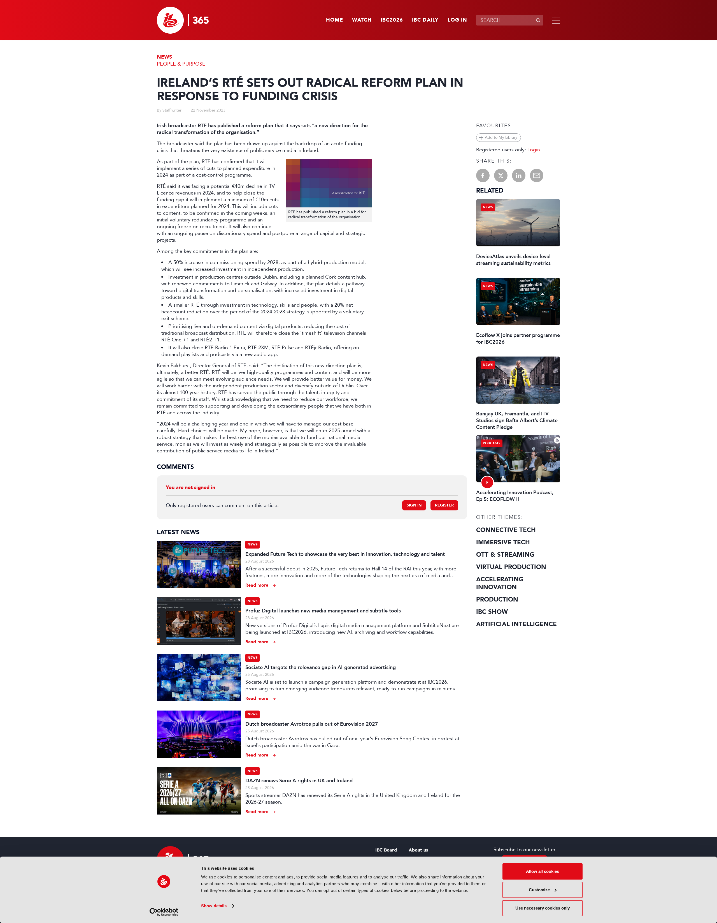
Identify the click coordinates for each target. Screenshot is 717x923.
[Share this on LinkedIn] (518, 175)
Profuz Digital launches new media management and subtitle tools (323, 610)
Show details (214, 905)
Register (444, 505)
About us (418, 850)
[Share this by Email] (536, 175)
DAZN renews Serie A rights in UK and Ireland (299, 780)
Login (533, 149)
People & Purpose (181, 64)
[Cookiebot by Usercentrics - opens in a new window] (163, 912)
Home (334, 20)
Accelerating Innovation (499, 583)
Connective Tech (506, 530)
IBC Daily (425, 20)
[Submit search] (538, 20)
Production (497, 599)
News (164, 57)
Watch (362, 20)
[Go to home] (183, 20)
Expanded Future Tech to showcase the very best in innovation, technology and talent (345, 554)
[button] (555, 20)
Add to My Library (501, 137)
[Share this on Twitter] (501, 175)
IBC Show (492, 612)
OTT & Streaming (505, 554)
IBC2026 (392, 20)
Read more (256, 585)
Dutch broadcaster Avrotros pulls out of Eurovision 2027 (311, 724)
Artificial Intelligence (516, 624)
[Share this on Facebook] (483, 175)
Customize (539, 889)
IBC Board (386, 850)
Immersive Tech (503, 542)
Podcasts (491, 443)
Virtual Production (511, 567)
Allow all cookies (542, 871)
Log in (457, 20)
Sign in (414, 505)
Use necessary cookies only (542, 908)
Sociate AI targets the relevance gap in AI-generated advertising (320, 667)
